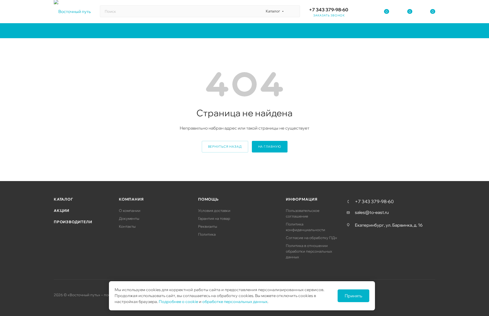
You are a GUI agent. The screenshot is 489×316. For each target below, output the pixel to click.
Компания (131, 199)
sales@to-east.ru (372, 212)
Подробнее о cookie (178, 301)
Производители (73, 222)
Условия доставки (214, 210)
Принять (353, 295)
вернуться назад (225, 147)
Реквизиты (207, 226)
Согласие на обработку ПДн (311, 237)
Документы (129, 218)
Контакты (127, 226)
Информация (302, 199)
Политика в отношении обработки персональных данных (309, 251)
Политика (207, 234)
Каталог (63, 199)
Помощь (208, 199)
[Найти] (293, 11)
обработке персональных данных (234, 301)
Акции (61, 210)
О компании (129, 210)
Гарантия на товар (214, 218)
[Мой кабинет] (363, 12)
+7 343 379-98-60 (328, 9)
